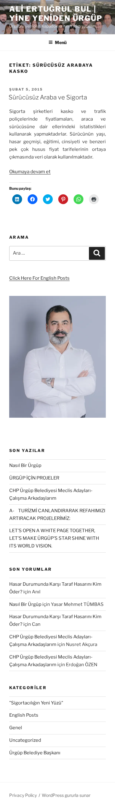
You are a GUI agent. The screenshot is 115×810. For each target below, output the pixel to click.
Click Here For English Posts (39, 278)
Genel (15, 727)
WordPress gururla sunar (66, 795)
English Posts (23, 715)
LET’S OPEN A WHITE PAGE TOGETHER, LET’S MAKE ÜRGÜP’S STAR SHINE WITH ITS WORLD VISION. (54, 538)
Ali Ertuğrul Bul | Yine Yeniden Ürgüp (55, 14)
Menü (61, 42)
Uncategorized (25, 740)
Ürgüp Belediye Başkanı (34, 753)
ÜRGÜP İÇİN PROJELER (34, 478)
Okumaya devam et (30, 171)
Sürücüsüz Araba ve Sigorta (48, 97)
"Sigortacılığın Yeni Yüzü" (36, 703)
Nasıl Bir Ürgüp (25, 465)
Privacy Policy (23, 795)
